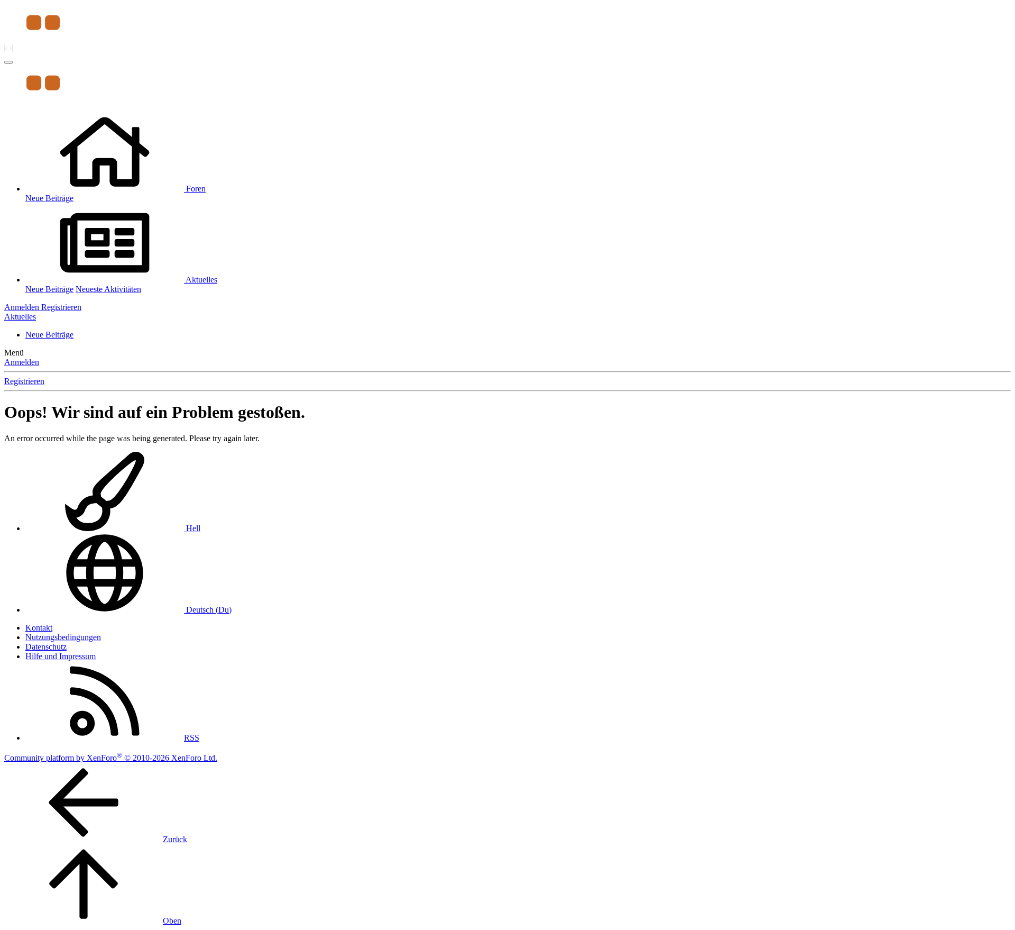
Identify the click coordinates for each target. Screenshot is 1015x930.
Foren (196, 188)
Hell (192, 528)
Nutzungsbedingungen (63, 637)
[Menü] (8, 62)
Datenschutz (46, 646)
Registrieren (24, 381)
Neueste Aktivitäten (108, 289)
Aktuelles (201, 279)
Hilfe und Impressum (60, 656)
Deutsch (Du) (208, 609)
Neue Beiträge (49, 198)
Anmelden (21, 362)
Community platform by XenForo (110, 757)
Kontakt (38, 627)
